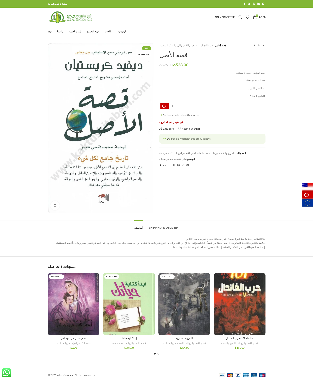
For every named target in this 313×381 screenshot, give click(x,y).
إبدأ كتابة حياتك (129, 338)
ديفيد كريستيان (167, 158)
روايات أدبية (204, 45)
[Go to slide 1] (155, 354)
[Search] (240, 17)
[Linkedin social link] (258, 3)
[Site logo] (70, 16)
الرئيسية (163, 45)
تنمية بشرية (118, 343)
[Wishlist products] (247, 17)
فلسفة (200, 153)
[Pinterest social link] (254, 3)
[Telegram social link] (263, 3)
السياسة (179, 343)
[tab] (138, 225)
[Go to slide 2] (158, 354)
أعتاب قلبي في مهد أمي (73, 338)
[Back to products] (259, 45)
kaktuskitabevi (65, 374)
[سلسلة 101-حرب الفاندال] (239, 304)
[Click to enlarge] (55, 205)
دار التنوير (181, 158)
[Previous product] (254, 45)
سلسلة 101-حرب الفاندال (239, 338)
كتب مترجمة (166, 153)
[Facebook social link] (244, 3)
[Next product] (263, 45)
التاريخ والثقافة (226, 153)
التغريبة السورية (184, 338)
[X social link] (249, 3)
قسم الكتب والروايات (183, 45)
